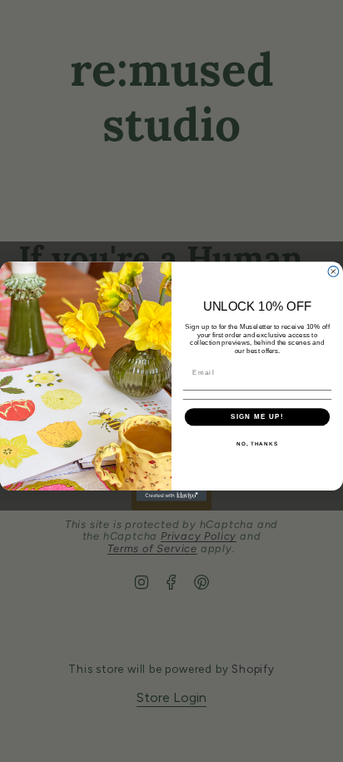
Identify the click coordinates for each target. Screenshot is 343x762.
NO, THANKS (257, 443)
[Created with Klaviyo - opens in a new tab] (172, 495)
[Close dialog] (333, 271)
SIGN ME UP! (257, 416)
